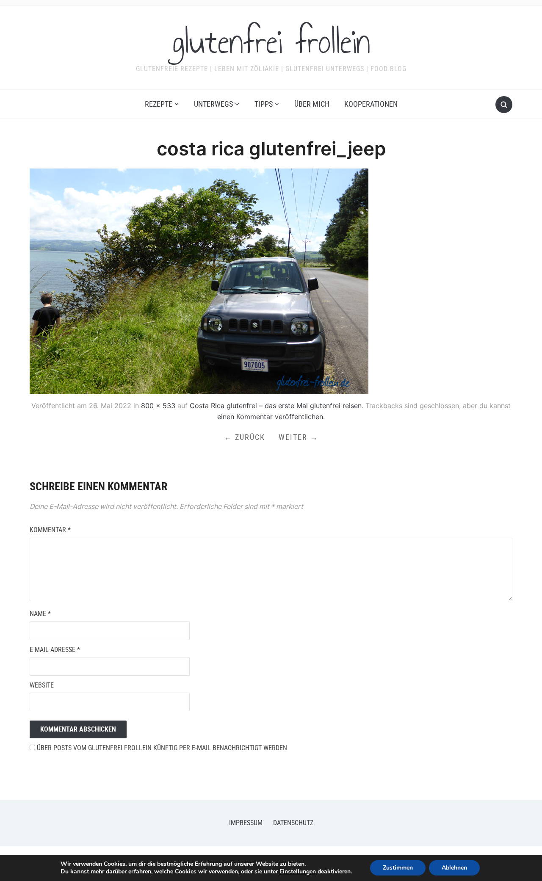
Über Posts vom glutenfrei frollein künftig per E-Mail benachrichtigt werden (161, 748)
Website (42, 685)
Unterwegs (213, 103)
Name (40, 614)
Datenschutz (293, 823)
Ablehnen (454, 868)
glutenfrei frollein (271, 42)
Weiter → (298, 437)
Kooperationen (371, 103)
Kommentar (50, 530)
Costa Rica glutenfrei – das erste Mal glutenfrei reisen (276, 405)
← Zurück (244, 437)
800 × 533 (158, 405)
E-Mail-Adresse (55, 650)
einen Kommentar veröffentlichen (270, 416)
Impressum (246, 823)
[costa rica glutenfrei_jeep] (199, 280)
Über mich (311, 103)
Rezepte (158, 103)
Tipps (263, 103)
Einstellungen (297, 871)
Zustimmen (398, 868)
